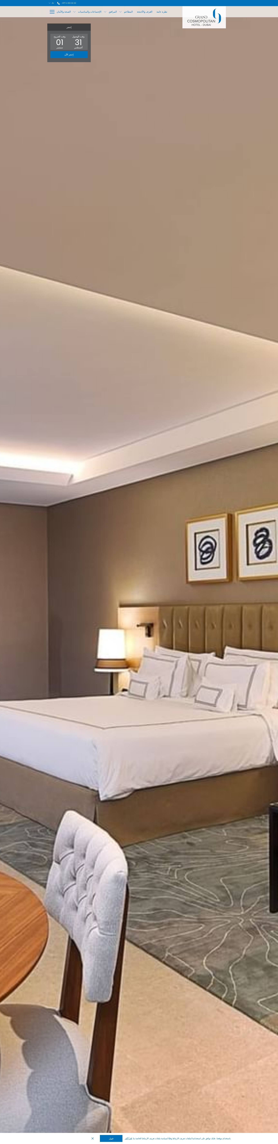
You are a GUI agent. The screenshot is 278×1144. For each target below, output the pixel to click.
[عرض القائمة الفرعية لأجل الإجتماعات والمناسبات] (74, 11)
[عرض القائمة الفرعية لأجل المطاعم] (120, 11)
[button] (78, 42)
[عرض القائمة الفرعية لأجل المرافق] (105, 11)
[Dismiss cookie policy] (93, 1138)
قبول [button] (111, 1138)
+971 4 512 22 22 (68, 3)
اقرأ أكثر (128, 1138)
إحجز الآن (69, 54)
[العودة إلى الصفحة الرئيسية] (204, 17)
